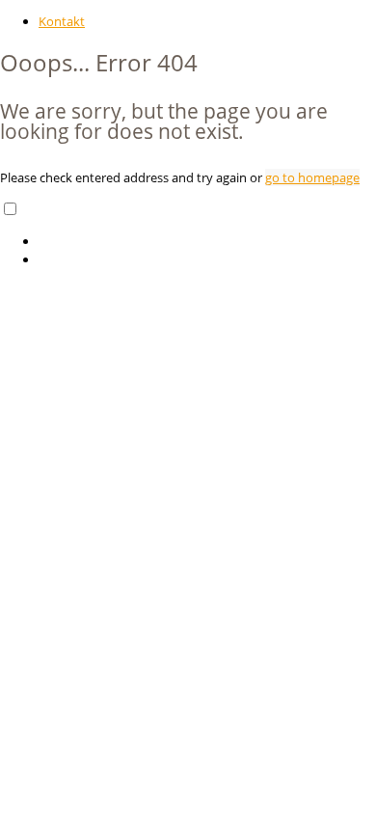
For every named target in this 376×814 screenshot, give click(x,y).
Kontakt (62, 21)
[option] (207, 241)
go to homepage (312, 177)
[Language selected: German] (188, 234)
